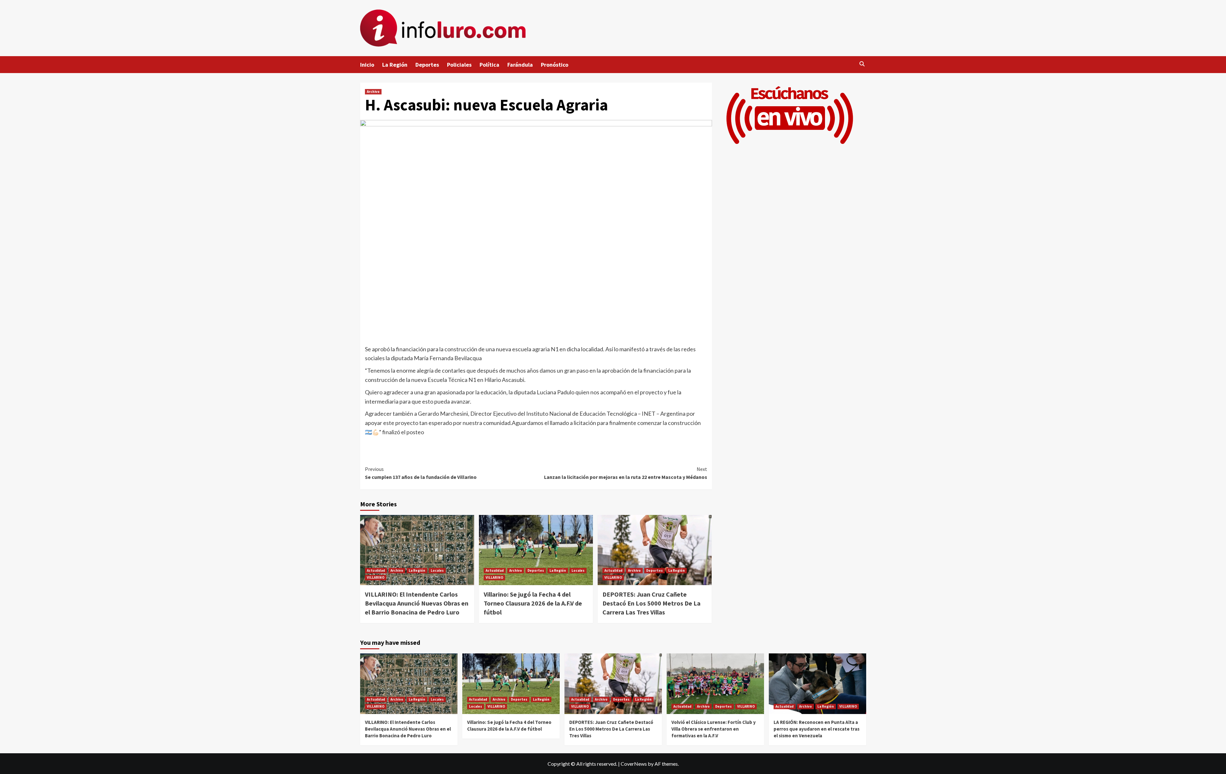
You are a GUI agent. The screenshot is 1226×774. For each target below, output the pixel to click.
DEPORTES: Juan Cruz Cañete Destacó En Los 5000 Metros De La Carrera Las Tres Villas (651, 603)
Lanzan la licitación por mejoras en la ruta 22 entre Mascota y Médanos (625, 473)
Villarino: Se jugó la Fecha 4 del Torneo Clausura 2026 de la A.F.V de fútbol (533, 603)
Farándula (520, 64)
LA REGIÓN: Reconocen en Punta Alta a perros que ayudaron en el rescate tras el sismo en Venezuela (816, 729)
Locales (437, 570)
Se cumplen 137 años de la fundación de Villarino (421, 473)
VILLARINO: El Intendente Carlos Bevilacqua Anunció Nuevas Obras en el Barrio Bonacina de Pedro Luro (416, 603)
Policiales (459, 64)
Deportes (427, 64)
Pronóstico (554, 64)
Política (489, 64)
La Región (394, 64)
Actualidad (376, 570)
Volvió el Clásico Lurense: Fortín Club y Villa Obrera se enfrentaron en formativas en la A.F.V (713, 729)
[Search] (862, 64)
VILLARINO (375, 577)
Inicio (367, 64)
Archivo (373, 91)
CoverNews (634, 764)
